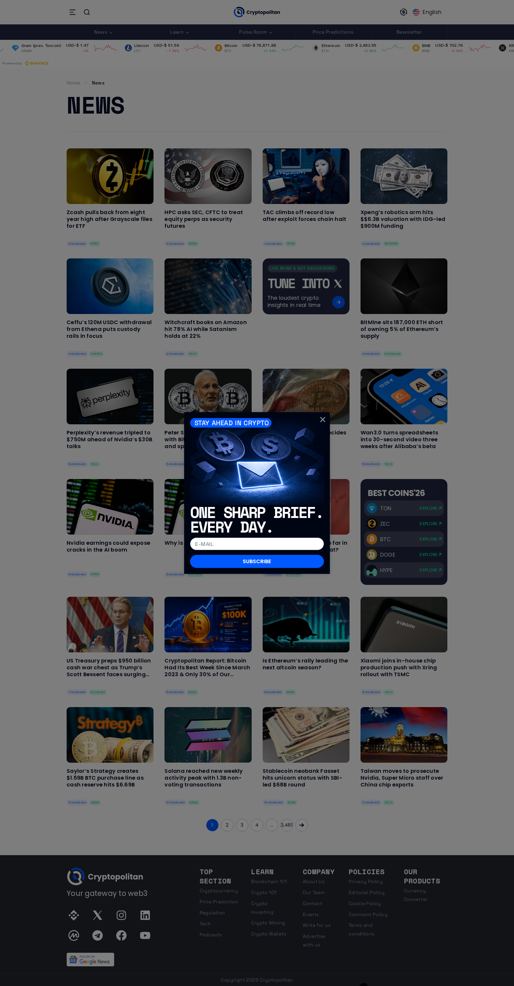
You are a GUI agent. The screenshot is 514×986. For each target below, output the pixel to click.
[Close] (322, 419)
